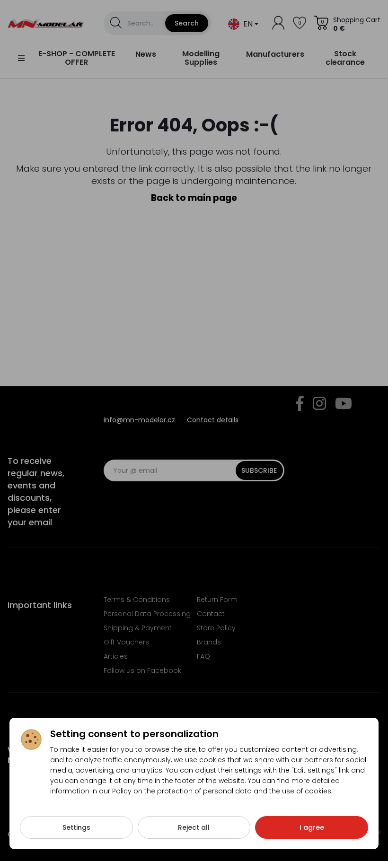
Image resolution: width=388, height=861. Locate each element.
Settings (76, 827)
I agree (312, 827)
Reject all (194, 827)
